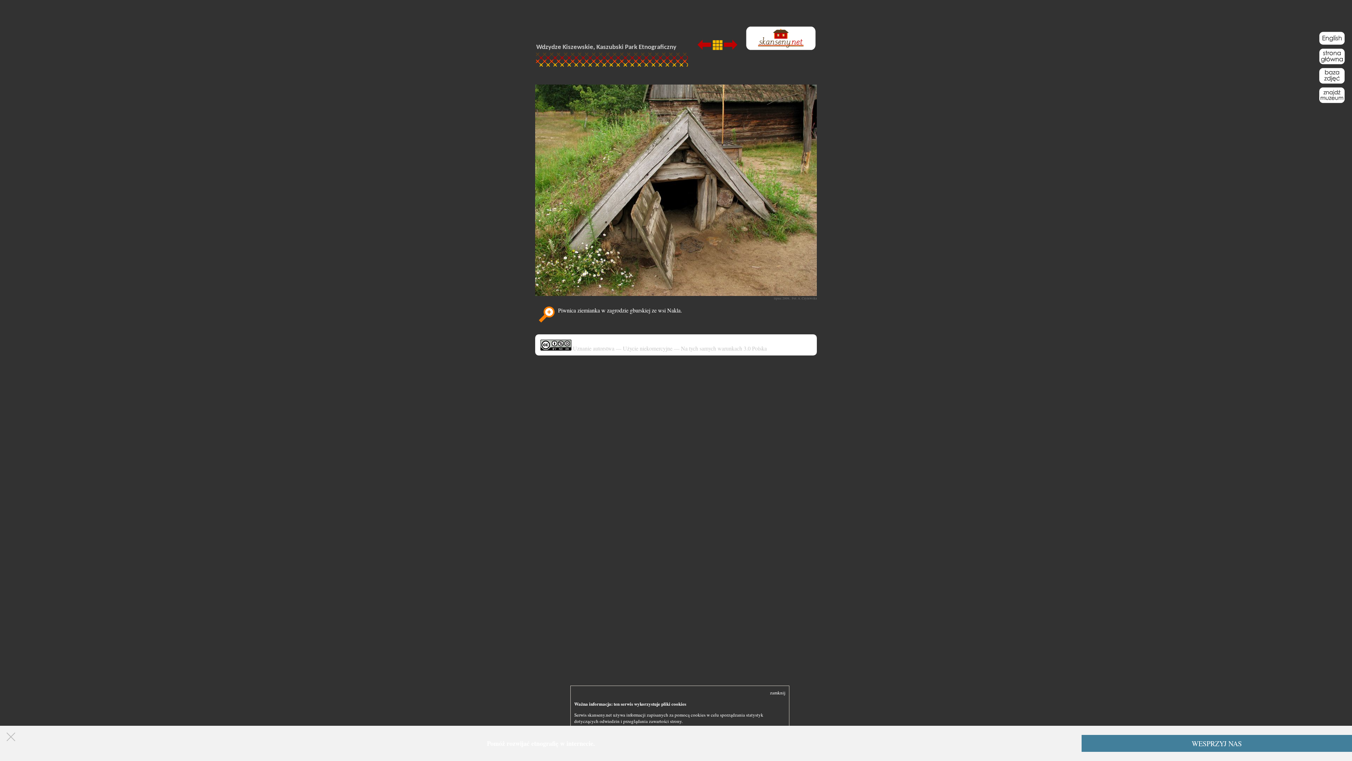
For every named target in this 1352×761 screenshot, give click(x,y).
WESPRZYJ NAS (1217, 743)
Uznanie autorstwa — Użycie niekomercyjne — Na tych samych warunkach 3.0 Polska (669, 348)
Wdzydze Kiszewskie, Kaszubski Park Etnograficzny (606, 47)
